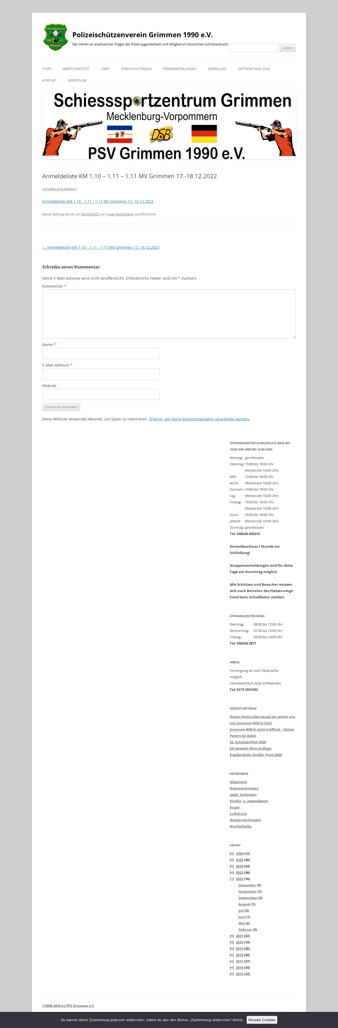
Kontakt (49, 80)
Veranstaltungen (136, 69)
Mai (241, 923)
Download (217, 69)
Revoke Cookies (261, 1020)
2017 (239, 961)
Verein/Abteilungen (179, 69)
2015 (239, 973)
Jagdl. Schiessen (243, 794)
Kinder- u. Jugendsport (249, 801)
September (247, 897)
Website (49, 385)
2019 (239, 948)
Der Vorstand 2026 (254, 69)
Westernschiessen (245, 820)
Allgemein (238, 782)
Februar (245, 929)
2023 (239, 872)
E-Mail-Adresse (57, 365)
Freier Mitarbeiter (120, 214)
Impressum (77, 80)
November (247, 891)
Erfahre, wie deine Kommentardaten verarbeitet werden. (199, 418)
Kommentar (54, 286)
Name (49, 344)
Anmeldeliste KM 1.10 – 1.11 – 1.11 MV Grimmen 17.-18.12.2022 (100, 247)
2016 (239, 967)
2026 (239, 853)
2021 (239, 935)
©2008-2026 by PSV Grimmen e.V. (68, 1005)
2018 (239, 954)
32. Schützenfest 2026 (248, 742)
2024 (239, 866)
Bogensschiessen (244, 788)
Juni (241, 916)
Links (105, 69)
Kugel (235, 807)
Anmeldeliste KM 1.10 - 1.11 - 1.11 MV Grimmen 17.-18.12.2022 (97, 201)
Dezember (247, 885)
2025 (239, 859)
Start (47, 69)
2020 (239, 942)
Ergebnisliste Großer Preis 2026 (256, 754)
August (244, 904)
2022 (239, 878)
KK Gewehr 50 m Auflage (250, 748)
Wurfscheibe (241, 826)
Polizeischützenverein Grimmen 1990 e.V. (142, 34)
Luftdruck (238, 813)
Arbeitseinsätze (75, 69)
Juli (241, 910)
